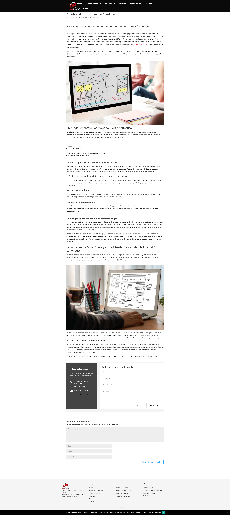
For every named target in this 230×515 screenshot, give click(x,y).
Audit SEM (92, 496)
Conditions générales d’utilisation (152, 490)
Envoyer (154, 405)
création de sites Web (140, 44)
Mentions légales (148, 487)
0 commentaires (93, 17)
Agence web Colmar (122, 493)
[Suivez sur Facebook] (76, 394)
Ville (86, 17)
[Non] (228, 512)
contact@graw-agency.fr (150, 493)
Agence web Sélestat (122, 487)
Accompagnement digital (96, 490)
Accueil (91, 487)
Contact (91, 501)
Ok (164, 512)
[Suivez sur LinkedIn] (80, 394)
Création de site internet (96, 493)
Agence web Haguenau (123, 496)
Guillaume (71, 17)
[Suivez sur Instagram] (87, 394)
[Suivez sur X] (84, 394)
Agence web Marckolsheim (124, 490)
